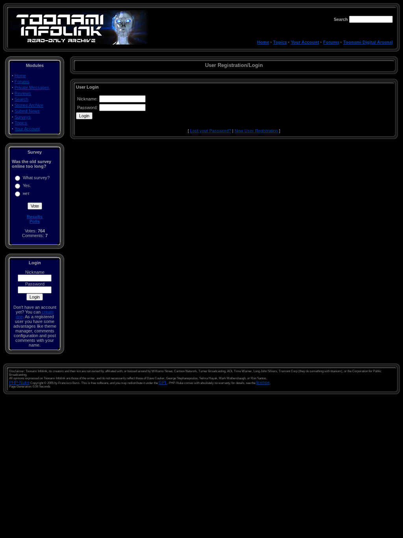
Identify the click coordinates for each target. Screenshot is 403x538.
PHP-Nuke (19, 382)
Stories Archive (29, 105)
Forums (331, 42)
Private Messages (32, 87)
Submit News (27, 111)
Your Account (305, 42)
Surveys (23, 117)
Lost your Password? (210, 130)
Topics (280, 42)
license (263, 382)
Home (263, 42)
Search (21, 99)
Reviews (23, 93)
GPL (163, 382)
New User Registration (256, 130)
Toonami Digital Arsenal (368, 42)
